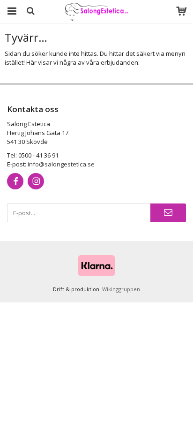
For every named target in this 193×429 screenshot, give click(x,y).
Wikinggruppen (121, 289)
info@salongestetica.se (61, 164)
